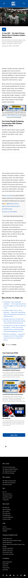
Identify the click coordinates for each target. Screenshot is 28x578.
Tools (4, 366)
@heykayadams (15, 206)
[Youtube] (25, 575)
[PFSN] (14, 3)
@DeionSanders (6, 206)
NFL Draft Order (7, 513)
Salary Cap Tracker (7, 497)
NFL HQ (4, 492)
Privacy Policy (6, 567)
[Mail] (10, 575)
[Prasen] (4, 344)
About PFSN (5, 564)
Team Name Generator (8, 554)
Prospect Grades (7, 519)
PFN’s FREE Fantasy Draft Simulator (13, 115)
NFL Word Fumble (7, 484)
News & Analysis (7, 509)
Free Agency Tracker (7, 496)
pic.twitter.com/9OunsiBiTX (9, 211)
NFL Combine (6, 511)
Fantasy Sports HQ (7, 538)
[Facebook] (3, 575)
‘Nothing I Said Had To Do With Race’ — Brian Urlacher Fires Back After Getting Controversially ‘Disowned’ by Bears (14, 321)
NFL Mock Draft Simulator (9, 467)
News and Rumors (7, 494)
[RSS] (14, 575)
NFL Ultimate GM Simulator (9, 471)
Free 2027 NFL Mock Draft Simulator (13, 394)
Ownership (5, 569)
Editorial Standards (7, 562)
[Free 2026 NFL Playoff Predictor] (14, 362)
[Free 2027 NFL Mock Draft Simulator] (14, 386)
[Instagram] (7, 575)
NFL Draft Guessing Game (9, 482)
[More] (5, 446)
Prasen (14, 344)
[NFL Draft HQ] (14, 410)
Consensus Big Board (8, 517)
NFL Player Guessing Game (9, 480)
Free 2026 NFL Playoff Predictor (11, 370)
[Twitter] (21, 575)
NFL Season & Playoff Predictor (10, 469)
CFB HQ (4, 527)
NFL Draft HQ (6, 418)
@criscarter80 (8, 195)
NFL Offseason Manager (8, 473)
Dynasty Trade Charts (8, 548)
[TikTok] (17, 575)
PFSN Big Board (6, 515)
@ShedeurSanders (13, 203)
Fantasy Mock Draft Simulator (10, 540)
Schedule (5, 531)
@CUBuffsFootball (7, 209)
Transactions (6, 499)
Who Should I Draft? (7, 552)
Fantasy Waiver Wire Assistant (10, 544)
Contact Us (5, 565)
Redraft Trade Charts (8, 550)
